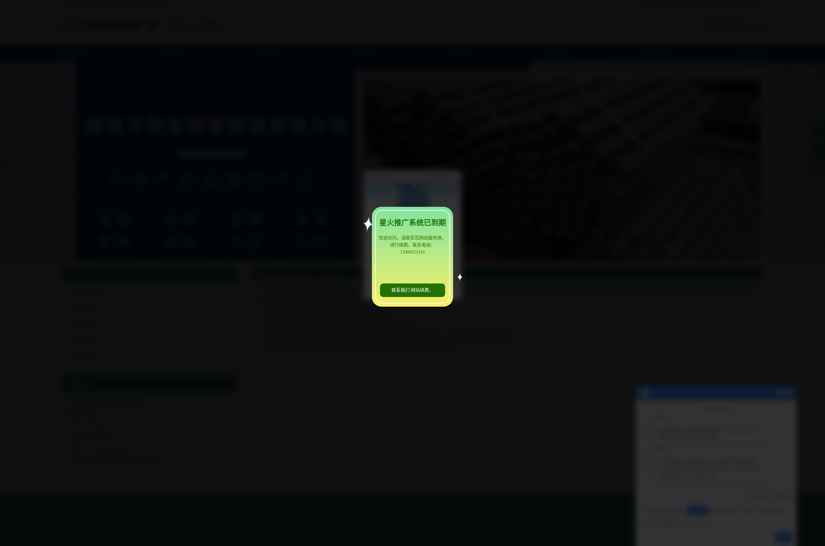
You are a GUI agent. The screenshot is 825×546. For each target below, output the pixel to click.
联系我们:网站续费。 (412, 290)
